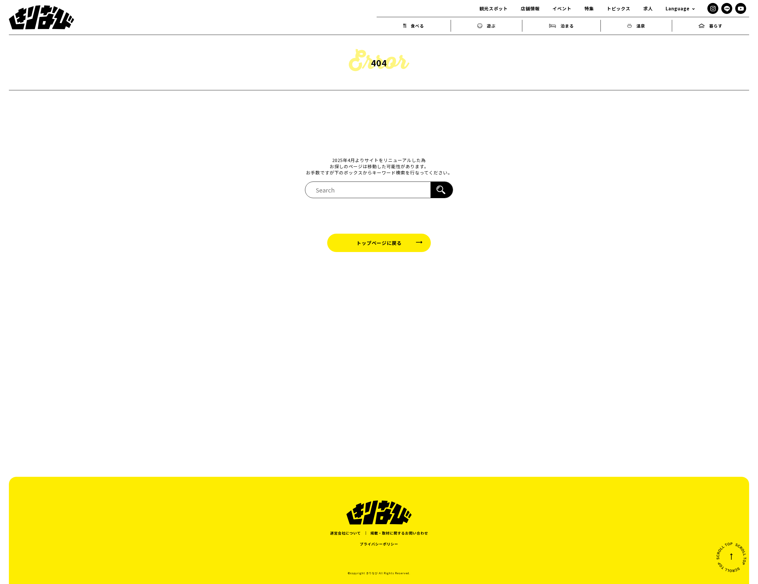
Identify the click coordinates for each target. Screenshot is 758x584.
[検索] (442, 190)
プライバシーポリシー (379, 543)
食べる (417, 26)
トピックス (618, 8)
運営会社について (345, 532)
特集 (589, 8)
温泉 (640, 26)
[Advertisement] (379, 346)
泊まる (567, 26)
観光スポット (493, 8)
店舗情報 (530, 8)
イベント (562, 8)
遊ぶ (491, 26)
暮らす (715, 26)
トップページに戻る (379, 242)
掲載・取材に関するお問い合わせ (399, 532)
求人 (648, 8)
